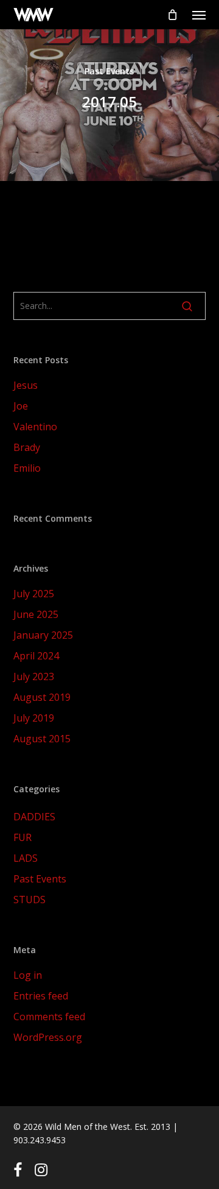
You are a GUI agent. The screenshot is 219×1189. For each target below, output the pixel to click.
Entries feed (40, 996)
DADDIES (34, 816)
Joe (20, 406)
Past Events (109, 71)
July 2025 (33, 593)
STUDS (29, 899)
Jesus (25, 385)
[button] (199, 15)
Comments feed (49, 1016)
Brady (26, 447)
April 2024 (36, 655)
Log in (27, 975)
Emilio (27, 468)
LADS (25, 858)
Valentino (35, 426)
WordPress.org (47, 1037)
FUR (22, 837)
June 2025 (35, 614)
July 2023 (33, 676)
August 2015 (42, 738)
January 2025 (43, 635)
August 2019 (42, 697)
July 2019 (33, 718)
